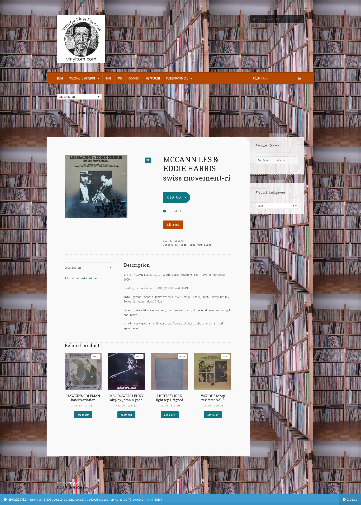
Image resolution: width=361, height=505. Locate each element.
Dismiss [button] (352, 499)
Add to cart (173, 224)
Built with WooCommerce (73, 487)
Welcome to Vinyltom (82, 78)
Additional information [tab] (81, 278)
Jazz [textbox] (276, 206)
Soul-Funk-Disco (200, 245)
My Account (153, 78)
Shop (109, 78)
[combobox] (277, 206)
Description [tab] (73, 267)
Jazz (73, 113)
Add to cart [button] (83, 415)
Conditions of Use (177, 78)
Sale (158, 499)
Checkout (134, 78)
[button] (148, 160)
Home (60, 78)
